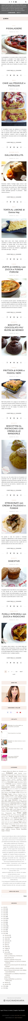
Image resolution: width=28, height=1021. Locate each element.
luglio (5, 800)
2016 (4, 926)
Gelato (16, 795)
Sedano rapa (4, 821)
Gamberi (11, 795)
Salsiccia (7, 819)
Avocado (11, 775)
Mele (2, 803)
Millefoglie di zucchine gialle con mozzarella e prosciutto (15, 726)
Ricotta (22, 816)
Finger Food (15, 792)
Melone (6, 803)
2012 (4, 933)
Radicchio (24, 814)
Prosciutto (3, 814)
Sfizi (20, 822)
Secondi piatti (14, 152)
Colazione (8, 783)
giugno (3, 797)
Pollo (11, 811)
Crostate (12, 785)
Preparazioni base (11, 813)
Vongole (25, 827)
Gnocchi (7, 797)
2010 (4, 988)
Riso (26, 816)
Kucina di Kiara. (20, 1015)
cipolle (15, 782)
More (20, 803)
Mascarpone (8, 801)
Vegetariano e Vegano (12, 827)
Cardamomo (20, 778)
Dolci (14, 80)
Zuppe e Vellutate (5, 830)
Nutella (11, 804)
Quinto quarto (13, 814)
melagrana (18, 801)
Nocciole (24, 803)
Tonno (4, 826)
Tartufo (25, 823)
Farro (25, 790)
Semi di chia (10, 821)
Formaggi (4, 794)
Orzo (22, 804)
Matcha (13, 801)
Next (21, 671)
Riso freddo (4, 817)
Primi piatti (14, 611)
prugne (8, 814)
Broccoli (25, 776)
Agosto (4, 771)
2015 (4, 927)
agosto (6, 942)
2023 (4, 913)
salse (2, 819)
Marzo (3, 801)
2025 (4, 909)
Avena (7, 775)
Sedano (25, 819)
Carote (25, 778)
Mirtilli (17, 803)
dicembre (3, 790)
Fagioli (14, 367)
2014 (4, 929)
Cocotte (3, 783)
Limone (22, 798)
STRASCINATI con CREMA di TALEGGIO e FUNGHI (14, 505)
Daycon (20, 788)
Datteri (16, 788)
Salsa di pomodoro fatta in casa (15, 748)
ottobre (25, 804)
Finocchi (22, 792)
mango (20, 800)
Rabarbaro (19, 814)
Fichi (10, 792)
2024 (4, 911)
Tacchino (17, 823)
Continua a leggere (14, 70)
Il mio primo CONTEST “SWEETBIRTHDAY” (13, 757)
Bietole (3, 776)
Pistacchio (19, 809)
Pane (7, 806)
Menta (9, 803)
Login (1, 1010)
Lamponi (24, 797)
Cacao (3, 778)
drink (12, 790)
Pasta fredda (23, 806)
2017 (4, 924)
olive (15, 804)
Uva (2, 827)
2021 (4, 916)
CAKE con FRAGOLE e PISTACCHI (13, 955)
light (19, 798)
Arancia (20, 773)
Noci (2, 804)
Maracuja (25, 800)
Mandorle (15, 800)
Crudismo (18, 785)
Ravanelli (3, 816)
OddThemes (18, 1017)
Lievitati (15, 798)
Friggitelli (20, 794)
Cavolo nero (13, 780)
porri (25, 811)
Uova (25, 826)
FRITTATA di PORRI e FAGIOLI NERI (13, 968)
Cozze (2, 785)
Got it (19, 12)
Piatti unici (9, 809)
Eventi (14, 790)
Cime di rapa (4, 782)
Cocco (25, 782)
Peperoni (16, 807)
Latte (2, 798)
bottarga (20, 776)
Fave (2, 792)
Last (14, 674)
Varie (4, 827)
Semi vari (7, 822)
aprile (15, 773)
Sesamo (11, 822)
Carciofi (15, 778)
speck (2, 823)
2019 (4, 920)
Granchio (12, 797)
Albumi (14, 771)
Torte (14, 826)
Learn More (11, 12)
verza (21, 827)
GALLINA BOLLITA (14, 155)
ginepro (25, 795)
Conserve (19, 783)
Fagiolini (22, 790)
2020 (4, 918)
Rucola (20, 817)
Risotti (15, 818)
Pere (20, 807)
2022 (4, 914)
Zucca (18, 829)
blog (15, 776)
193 (16, 671)
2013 (4, 931)
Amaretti (21, 771)
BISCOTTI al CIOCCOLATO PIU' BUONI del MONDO (14, 327)
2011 (4, 986)
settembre (15, 822)
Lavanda (6, 798)
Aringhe (25, 773)
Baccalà (15, 775)
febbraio (6, 792)
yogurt (3, 829)
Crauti (7, 785)
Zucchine (24, 829)
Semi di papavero (17, 821)
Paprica (11, 806)
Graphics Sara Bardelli (19, 1010)
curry (13, 788)
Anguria (3, 773)
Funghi (14, 264)
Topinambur (8, 826)
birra (7, 776)
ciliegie (25, 780)
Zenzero (13, 829)
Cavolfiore (19, 779)
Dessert (24, 788)
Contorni (24, 783)
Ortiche (18, 804)
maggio (9, 800)
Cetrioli (21, 780)
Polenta (8, 811)
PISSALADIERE (14, 28)
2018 (4, 922)
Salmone (24, 817)
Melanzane (24, 801)
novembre (6, 804)
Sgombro (24, 822)
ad (2, 771)
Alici (14, 25)
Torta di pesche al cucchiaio (14, 733)
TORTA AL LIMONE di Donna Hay (12, 959)
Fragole (10, 794)
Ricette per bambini (14, 816)
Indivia (15, 797)
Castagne (3, 779)
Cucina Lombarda (16, 787)
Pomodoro (16, 811)
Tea (2, 826)
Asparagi (3, 775)
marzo (6, 952)
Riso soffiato (10, 817)
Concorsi (14, 783)
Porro (2, 813)
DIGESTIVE (14, 561)
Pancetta (3, 806)
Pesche (3, 809)
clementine (20, 782)
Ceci (18, 780)
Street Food (12, 823)
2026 (4, 907)
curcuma (10, 788)
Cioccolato (10, 782)
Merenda (13, 803)
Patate (11, 807)
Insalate (20, 797)
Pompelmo (22, 811)
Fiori (25, 792)
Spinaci (7, 823)
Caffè (11, 778)
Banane (19, 775)
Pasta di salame (17, 806)
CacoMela (7, 778)
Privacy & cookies (8, 1010)
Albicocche (9, 771)
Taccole (21, 823)
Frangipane (15, 794)
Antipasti (9, 773)
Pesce (25, 807)
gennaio (20, 795)
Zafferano (8, 829)
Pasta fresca (4, 807)
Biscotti (14, 322)
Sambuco (12, 819)
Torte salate (19, 826)
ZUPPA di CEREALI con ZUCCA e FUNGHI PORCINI (14, 269)
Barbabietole (24, 775)
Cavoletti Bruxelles (11, 779)
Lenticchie (10, 798)
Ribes (7, 816)
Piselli (14, 809)
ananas (25, 771)
